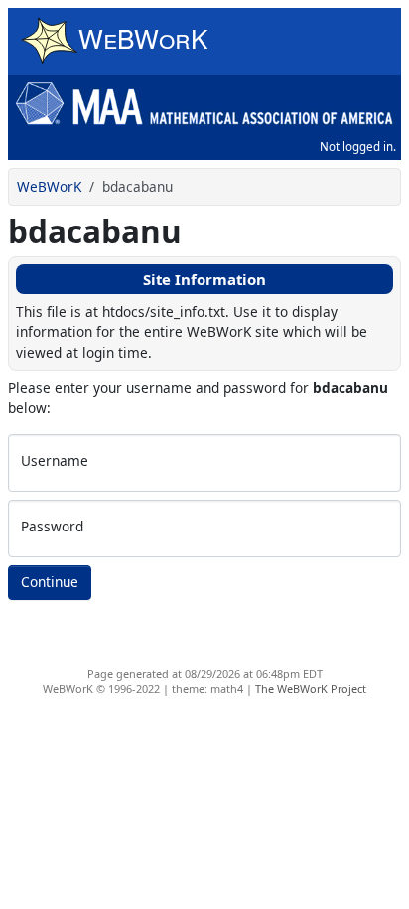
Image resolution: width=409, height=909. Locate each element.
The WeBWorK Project (310, 689)
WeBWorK (49, 186)
